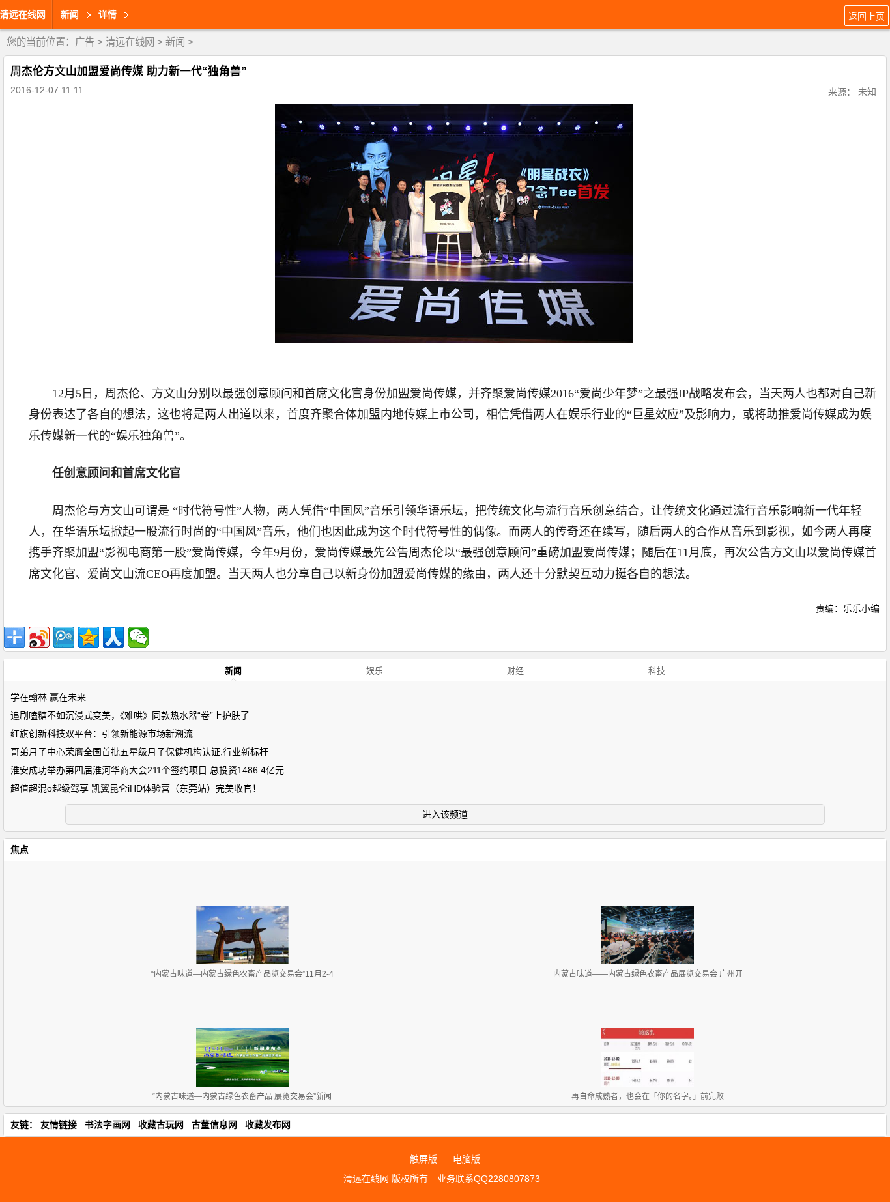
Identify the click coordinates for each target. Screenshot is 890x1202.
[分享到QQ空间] (88, 637)
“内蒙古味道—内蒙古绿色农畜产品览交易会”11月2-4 (242, 974)
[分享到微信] (138, 637)
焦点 (19, 849)
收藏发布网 (268, 1124)
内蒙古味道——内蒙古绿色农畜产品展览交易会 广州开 (648, 974)
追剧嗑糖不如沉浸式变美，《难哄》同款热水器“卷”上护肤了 (130, 715)
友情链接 (58, 1124)
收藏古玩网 (161, 1124)
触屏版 (423, 1159)
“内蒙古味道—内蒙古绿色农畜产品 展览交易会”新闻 (242, 1096)
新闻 (175, 42)
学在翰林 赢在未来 (48, 697)
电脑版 (466, 1159)
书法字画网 (107, 1124)
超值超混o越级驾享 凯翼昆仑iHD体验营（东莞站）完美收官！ (135, 788)
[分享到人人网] (113, 637)
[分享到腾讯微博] (63, 637)
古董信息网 (214, 1124)
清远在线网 (23, 14)
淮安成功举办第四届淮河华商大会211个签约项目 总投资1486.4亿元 (147, 770)
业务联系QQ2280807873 (488, 1178)
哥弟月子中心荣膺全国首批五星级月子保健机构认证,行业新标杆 (139, 752)
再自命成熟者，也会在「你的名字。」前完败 (647, 1096)
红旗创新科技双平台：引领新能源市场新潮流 (101, 733)
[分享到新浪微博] (39, 637)
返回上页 (866, 16)
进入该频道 (445, 814)
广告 (84, 42)
